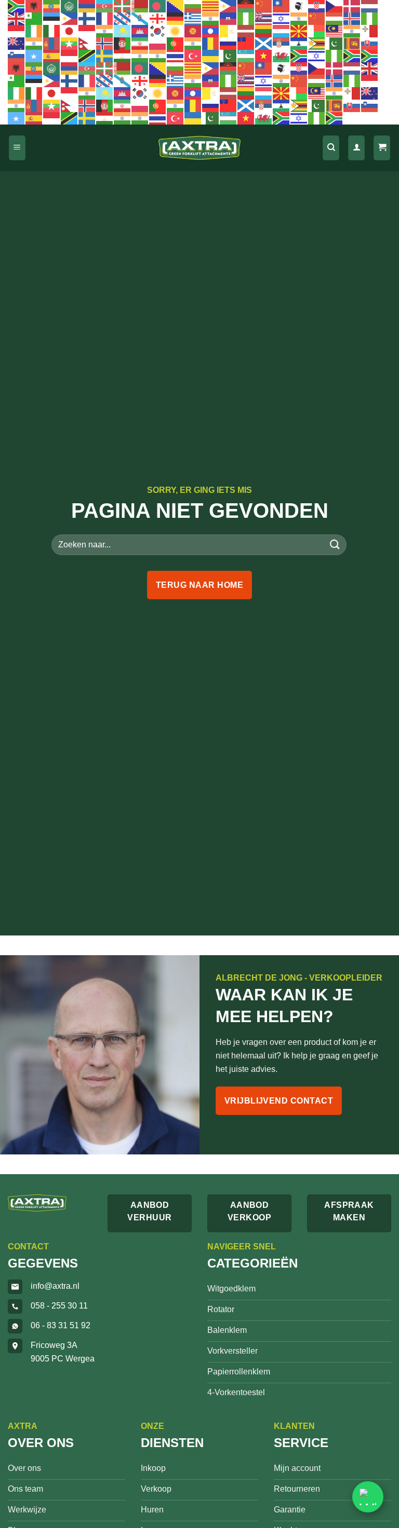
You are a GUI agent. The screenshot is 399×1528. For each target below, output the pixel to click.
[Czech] (334, 5)
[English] (16, 18)
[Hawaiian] (264, 18)
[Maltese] (370, 30)
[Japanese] (69, 30)
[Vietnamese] (264, 55)
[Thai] (175, 55)
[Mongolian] (52, 43)
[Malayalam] (352, 30)
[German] (175, 18)
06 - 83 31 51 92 (60, 1325)
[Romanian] (211, 43)
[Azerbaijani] (105, 5)
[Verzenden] (335, 544)
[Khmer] (140, 30)
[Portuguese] (175, 43)
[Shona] (317, 43)
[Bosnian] (175, 5)
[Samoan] (246, 43)
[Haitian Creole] (228, 18)
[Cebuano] (228, 5)
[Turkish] (193, 55)
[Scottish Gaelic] (264, 43)
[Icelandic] (352, 18)
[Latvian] (246, 30)
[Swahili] (87, 55)
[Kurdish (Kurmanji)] (175, 30)
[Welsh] (281, 55)
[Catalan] (211, 5)
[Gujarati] (211, 18)
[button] (17, 148)
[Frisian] (122, 18)
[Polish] (158, 43)
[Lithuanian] (264, 30)
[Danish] (352, 5)
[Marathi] (34, 43)
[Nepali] (87, 43)
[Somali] (34, 55)
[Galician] (140, 18)
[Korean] (158, 30)
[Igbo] (370, 18)
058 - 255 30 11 (59, 1305)
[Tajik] (122, 55)
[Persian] (140, 43)
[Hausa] (246, 18)
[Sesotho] (299, 43)
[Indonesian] (16, 30)
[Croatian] (317, 5)
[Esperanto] (34, 18)
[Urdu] (228, 55)
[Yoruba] (334, 55)
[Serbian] (281, 43)
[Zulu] (352, 55)
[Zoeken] (331, 148)
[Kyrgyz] (193, 30)
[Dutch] (370, 5)
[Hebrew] (281, 18)
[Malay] (334, 30)
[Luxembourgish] (281, 30)
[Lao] (211, 30)
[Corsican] (299, 5)
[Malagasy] (317, 30)
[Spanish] (52, 55)
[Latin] (228, 30)
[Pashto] (122, 43)
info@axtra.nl (55, 1286)
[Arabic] (69, 5)
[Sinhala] (352, 43)
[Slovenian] (16, 55)
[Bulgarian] (193, 5)
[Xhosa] (299, 55)
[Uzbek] (246, 55)
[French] (105, 18)
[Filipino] (69, 18)
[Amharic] (52, 5)
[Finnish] (87, 18)
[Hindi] (299, 18)
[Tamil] (140, 55)
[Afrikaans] (16, 5)
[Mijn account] (356, 148)
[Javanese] (87, 30)
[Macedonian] (299, 30)
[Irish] (34, 30)
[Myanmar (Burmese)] (69, 43)
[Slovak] (370, 43)
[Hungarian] (334, 18)
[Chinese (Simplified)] (264, 5)
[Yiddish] (317, 55)
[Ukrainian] (211, 55)
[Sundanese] (69, 55)
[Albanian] (34, 5)
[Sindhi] (334, 43)
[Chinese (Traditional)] (281, 5)
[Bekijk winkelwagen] (382, 148)
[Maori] (16, 43)
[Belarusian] (140, 5)
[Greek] (193, 18)
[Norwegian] (105, 43)
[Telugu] (158, 55)
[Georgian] (158, 18)
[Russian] (228, 43)
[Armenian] (87, 5)
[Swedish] (105, 55)
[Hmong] (317, 18)
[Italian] (52, 30)
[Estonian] (52, 18)
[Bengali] (158, 5)
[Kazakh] (122, 30)
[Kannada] (105, 30)
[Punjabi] (193, 43)
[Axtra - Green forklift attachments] (199, 148)
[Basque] (122, 5)
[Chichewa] (246, 5)
